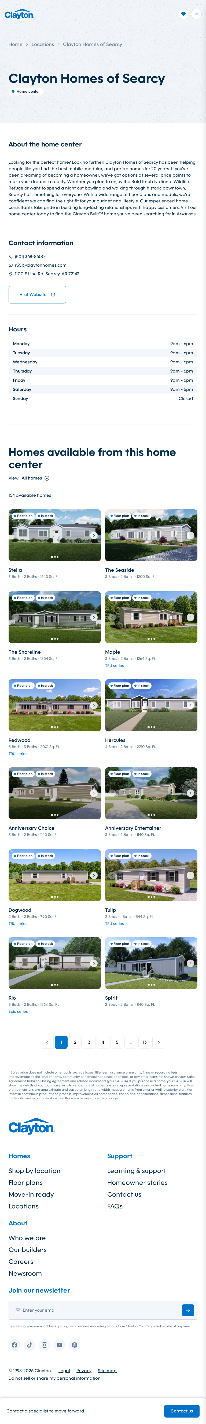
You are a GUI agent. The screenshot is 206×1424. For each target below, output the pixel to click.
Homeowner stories (137, 1182)
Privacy (83, 1370)
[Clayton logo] (19, 14)
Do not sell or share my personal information (55, 1378)
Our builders (28, 1250)
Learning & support (136, 1171)
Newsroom (25, 1273)
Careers (21, 1261)
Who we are (27, 1238)
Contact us (182, 1411)
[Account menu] (196, 14)
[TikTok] (29, 1345)
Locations (43, 44)
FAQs (115, 1206)
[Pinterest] (74, 1345)
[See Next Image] (94, 535)
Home (16, 44)
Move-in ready (31, 1194)
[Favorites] (183, 14)
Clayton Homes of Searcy (92, 44)
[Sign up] (188, 1310)
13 (145, 1042)
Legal (64, 1370)
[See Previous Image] (15, 535)
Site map (107, 1370)
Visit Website (33, 294)
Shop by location (35, 1171)
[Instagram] (44, 1345)
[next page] (158, 1042)
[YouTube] (59, 1345)
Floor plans (26, 1182)
